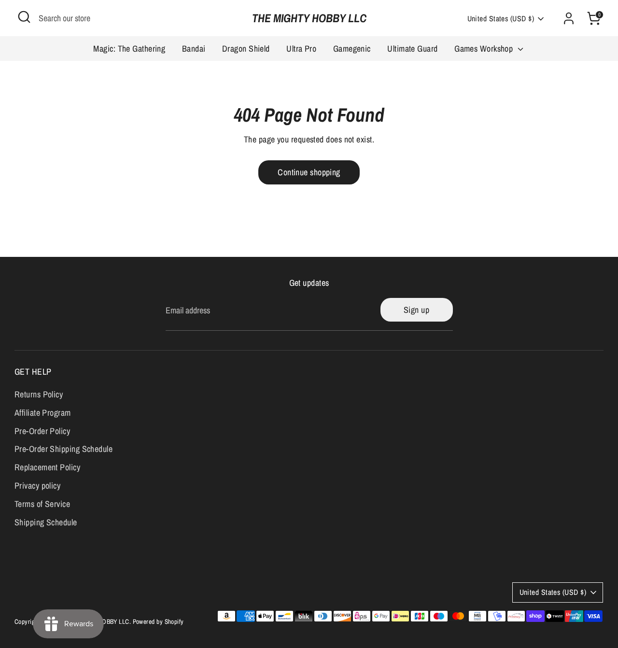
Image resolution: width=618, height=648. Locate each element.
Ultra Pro (301, 48)
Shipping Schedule (45, 522)
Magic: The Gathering (129, 48)
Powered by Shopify (158, 621)
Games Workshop (484, 48)
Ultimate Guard (412, 48)
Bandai (194, 48)
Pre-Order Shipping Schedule (63, 449)
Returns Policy (38, 394)
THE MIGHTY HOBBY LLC (309, 18)
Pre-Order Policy (42, 431)
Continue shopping (309, 172)
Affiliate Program (42, 413)
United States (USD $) (500, 19)
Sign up (416, 310)
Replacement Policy (47, 467)
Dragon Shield (246, 48)
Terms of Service (42, 504)
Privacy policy (37, 485)
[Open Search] (24, 17)
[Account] (568, 18)
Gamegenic (352, 48)
